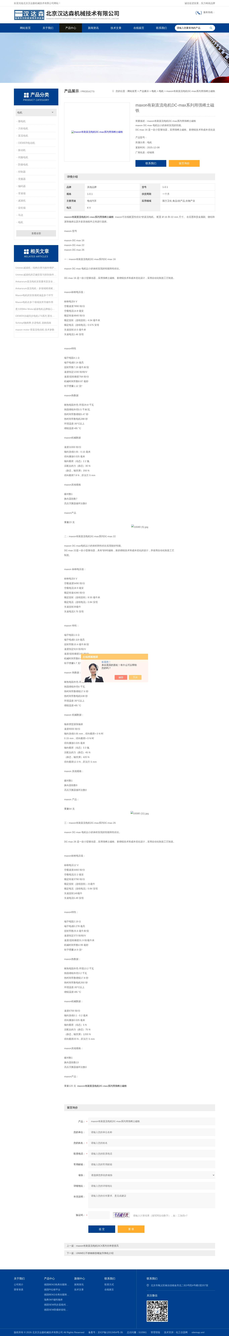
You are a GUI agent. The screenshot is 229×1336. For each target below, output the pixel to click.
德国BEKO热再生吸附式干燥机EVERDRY (56, 1284)
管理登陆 (155, 1332)
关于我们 (48, 28)
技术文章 (116, 28)
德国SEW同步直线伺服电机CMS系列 (56, 1304)
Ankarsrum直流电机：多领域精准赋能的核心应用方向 (36, 288)
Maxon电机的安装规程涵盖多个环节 (34, 295)
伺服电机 (23, 157)
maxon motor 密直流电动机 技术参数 (34, 329)
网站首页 (25, 28)
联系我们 (161, 28)
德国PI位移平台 (52, 1289)
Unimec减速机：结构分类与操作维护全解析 (36, 267)
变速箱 (22, 193)
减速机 (22, 200)
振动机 (22, 150)
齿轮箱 (22, 207)
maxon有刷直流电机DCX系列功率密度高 (97, 1245)
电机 (19, 112)
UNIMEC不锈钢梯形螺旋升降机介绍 (94, 1253)
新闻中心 (79, 1278)
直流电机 (23, 135)
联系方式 (109, 1284)
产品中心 (70, 28)
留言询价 (184, 163)
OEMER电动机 (26, 142)
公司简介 (18, 1284)
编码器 (22, 186)
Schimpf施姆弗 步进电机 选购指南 (33, 322)
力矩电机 (23, 128)
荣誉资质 (18, 1289)
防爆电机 (23, 164)
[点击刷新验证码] (121, 1215)
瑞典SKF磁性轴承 (53, 1299)
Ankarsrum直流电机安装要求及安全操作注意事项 (36, 281)
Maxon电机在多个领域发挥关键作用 (34, 302)
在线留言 (138, 28)
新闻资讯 (93, 28)
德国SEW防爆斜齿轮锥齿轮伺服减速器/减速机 (56, 1309)
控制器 (22, 171)
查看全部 (36, 233)
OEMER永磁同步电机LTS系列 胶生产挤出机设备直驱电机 (36, 316)
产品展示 (144, 91)
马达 (20, 215)
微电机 (22, 121)
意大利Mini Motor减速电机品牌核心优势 (36, 309)
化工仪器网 (182, 1332)
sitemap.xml (198, 1332)
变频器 (22, 178)
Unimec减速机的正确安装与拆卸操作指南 (36, 274)
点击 (52, 112)
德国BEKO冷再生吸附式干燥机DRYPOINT (56, 1294)
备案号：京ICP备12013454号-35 (105, 1332)
